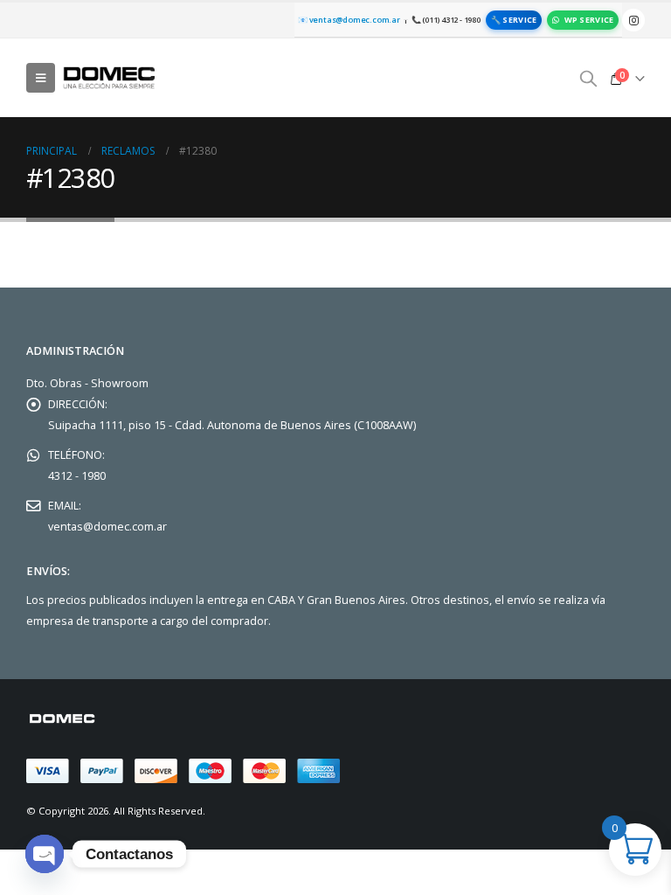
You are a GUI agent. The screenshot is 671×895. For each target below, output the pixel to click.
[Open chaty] (44, 854)
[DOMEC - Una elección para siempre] (110, 77)
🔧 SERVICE (513, 19)
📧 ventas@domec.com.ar (349, 20)
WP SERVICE (589, 19)
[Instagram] (633, 20)
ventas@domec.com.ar (107, 526)
